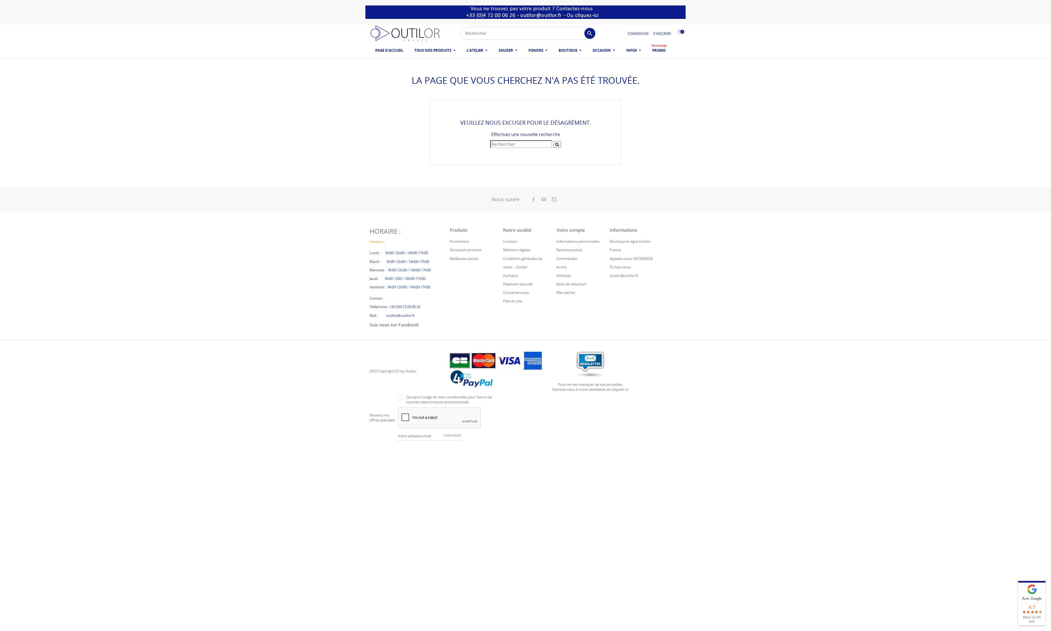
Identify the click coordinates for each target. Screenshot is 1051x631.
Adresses (563, 275)
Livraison (510, 241)
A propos (510, 275)
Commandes (566, 258)
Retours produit (569, 249)
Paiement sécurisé (518, 284)
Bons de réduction (571, 284)
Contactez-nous (516, 292)
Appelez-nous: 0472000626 (631, 258)
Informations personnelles (577, 241)
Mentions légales (516, 249)
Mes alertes (565, 292)
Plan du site (512, 301)
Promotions (459, 241)
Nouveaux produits (465, 249)
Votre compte (570, 230)
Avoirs (561, 267)
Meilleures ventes (464, 258)
